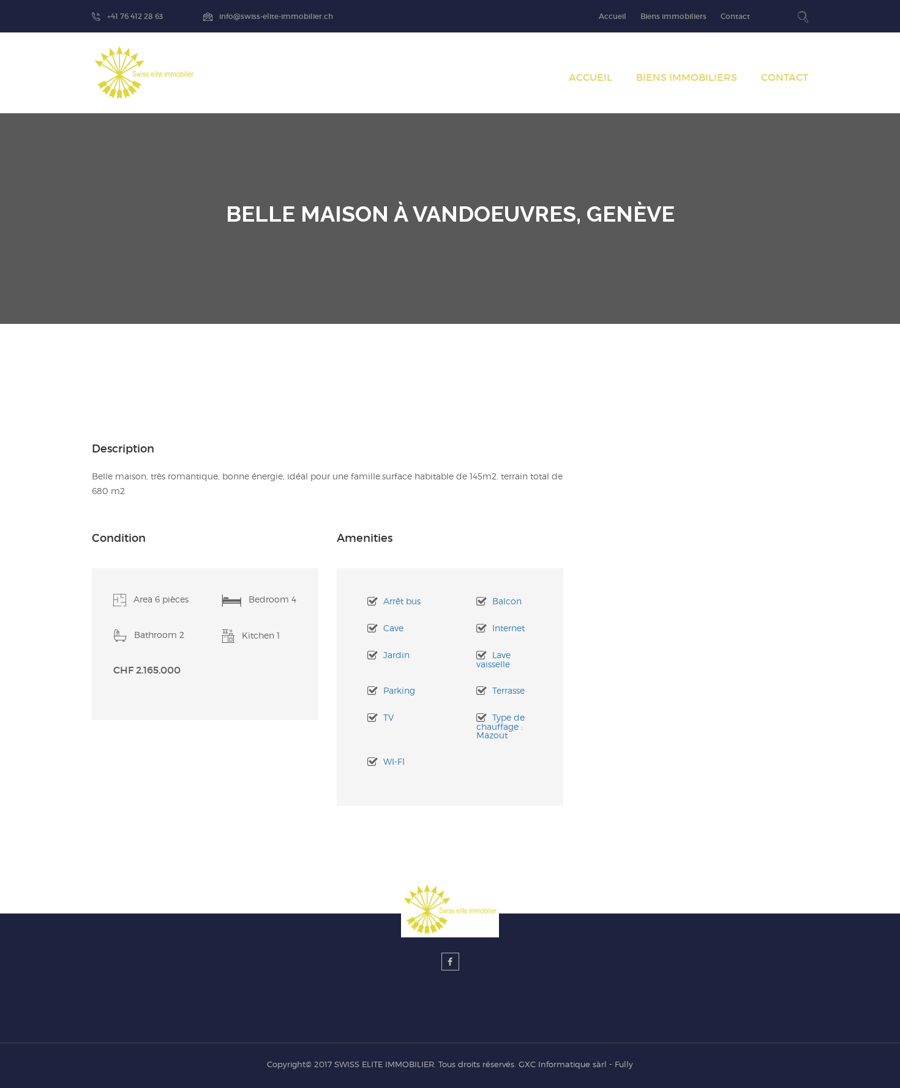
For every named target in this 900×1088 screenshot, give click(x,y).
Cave (393, 628)
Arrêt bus (402, 601)
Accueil (612, 16)
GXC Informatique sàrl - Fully (576, 1064)
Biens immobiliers (673, 16)
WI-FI (394, 761)
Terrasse (508, 690)
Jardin (396, 655)
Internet (508, 628)
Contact (735, 16)
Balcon (507, 601)
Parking (399, 690)
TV (388, 717)
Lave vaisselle (493, 659)
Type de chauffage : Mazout (500, 726)
